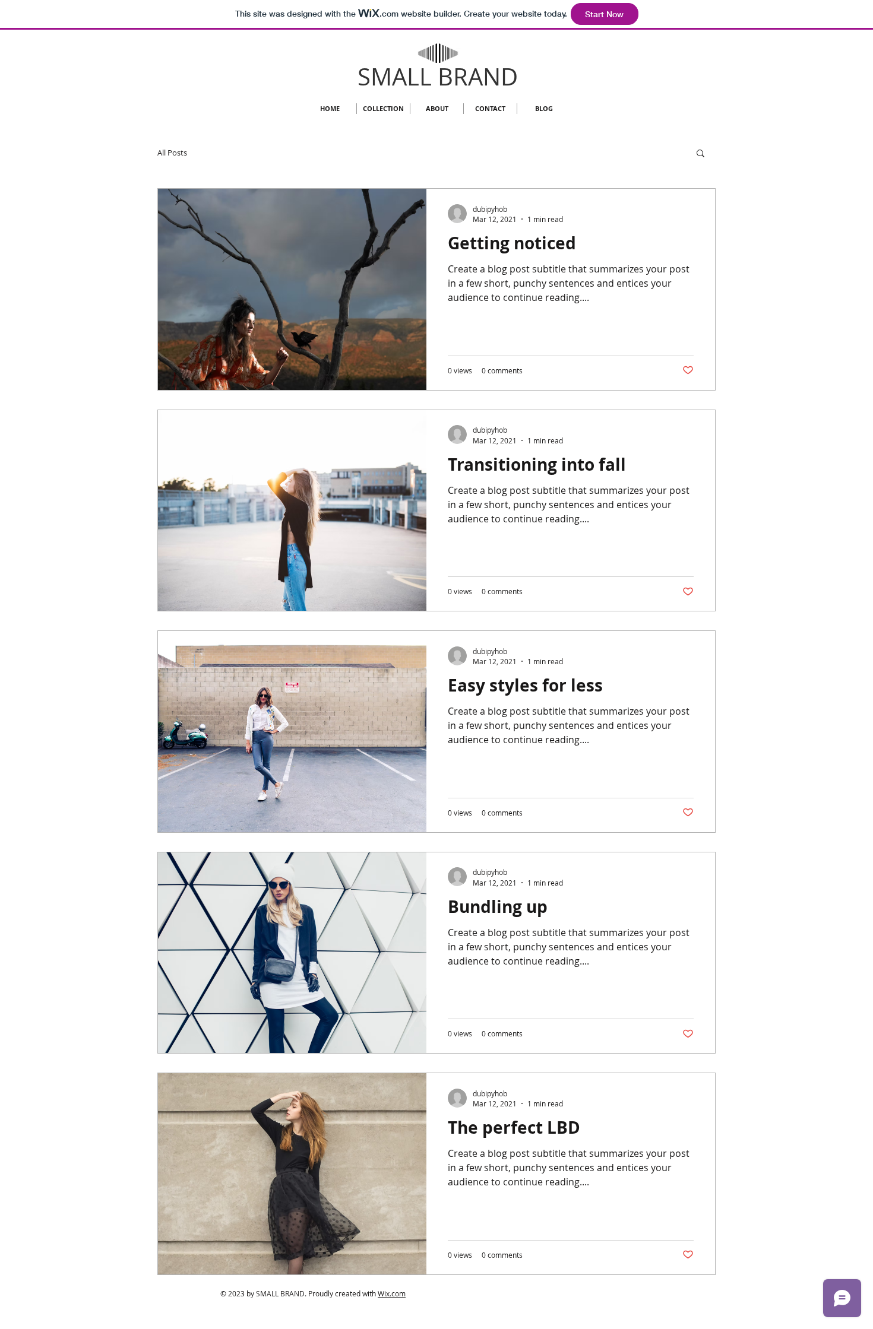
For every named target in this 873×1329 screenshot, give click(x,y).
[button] (700, 154)
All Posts (172, 152)
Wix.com (392, 1293)
